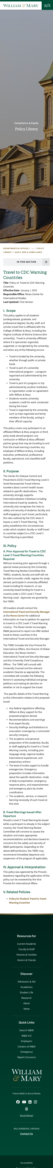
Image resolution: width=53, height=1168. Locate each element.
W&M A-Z (26, 1035)
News (27, 1008)
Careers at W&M (26, 1046)
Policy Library (26, 129)
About (26, 1003)
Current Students (26, 944)
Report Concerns (26, 1057)
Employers (26, 1041)
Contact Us (26, 1133)
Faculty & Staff (26, 949)
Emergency (26, 1051)
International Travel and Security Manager (26, 611)
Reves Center (17, 615)
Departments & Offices (15, 248)
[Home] (20, 5)
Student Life (26, 992)
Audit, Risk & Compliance (28, 252)
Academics (26, 987)
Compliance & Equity (26, 123)
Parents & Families (26, 954)
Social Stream (26, 1115)
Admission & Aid (26, 981)
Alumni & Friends (26, 960)
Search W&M (26, 1030)
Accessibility (26, 1163)
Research (26, 998)
